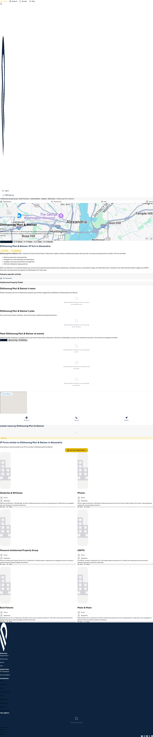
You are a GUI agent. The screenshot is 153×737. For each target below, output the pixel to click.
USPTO (81, 550)
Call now (76, 420)
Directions (26, 420)
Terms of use (3, 729)
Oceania (2, 707)
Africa (2, 681)
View (3, 507)
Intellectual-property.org (9, 199)
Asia (1, 688)
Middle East (3, 699)
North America (24, 199)
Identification (3, 727)
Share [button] (10, 507)
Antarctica (3, 684)
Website (126, 420)
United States (35, 199)
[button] (23, 1)
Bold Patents (6, 607)
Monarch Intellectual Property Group (19, 550)
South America (4, 711)
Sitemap (2, 734)
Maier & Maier (84, 607)
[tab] (6, 242)
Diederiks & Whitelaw (11, 493)
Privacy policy (3, 732)
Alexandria (51, 199)
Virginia (43, 199)
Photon (81, 493)
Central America (5, 692)
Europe (2, 696)
